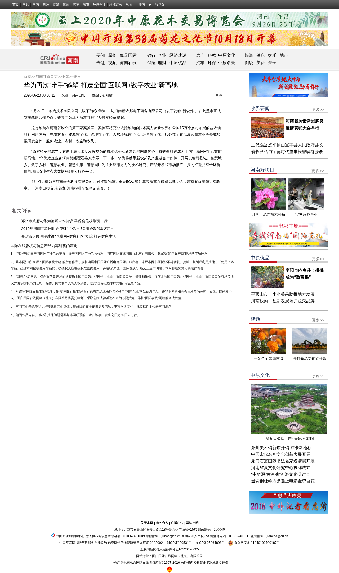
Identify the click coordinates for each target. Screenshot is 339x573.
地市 (284, 55)
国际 (26, 4)
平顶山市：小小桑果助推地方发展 (283, 294)
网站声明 (192, 523)
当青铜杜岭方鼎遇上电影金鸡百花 (283, 481)
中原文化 (226, 55)
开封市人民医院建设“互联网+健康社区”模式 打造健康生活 (68, 236)
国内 (36, 4)
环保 (212, 62)
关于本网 (147, 523)
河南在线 (128, 62)
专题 (100, 62)
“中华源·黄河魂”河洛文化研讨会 (280, 474)
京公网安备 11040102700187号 (256, 543)
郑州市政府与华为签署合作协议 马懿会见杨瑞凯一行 (64, 221)
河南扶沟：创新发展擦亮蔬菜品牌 (283, 301)
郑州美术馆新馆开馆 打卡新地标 (281, 447)
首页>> (29, 76)
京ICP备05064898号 (210, 543)
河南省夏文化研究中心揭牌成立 (280, 467)
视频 (46, 4)
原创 (112, 55)
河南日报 (79, 95)
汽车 (76, 4)
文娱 (56, 4)
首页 (15, 4)
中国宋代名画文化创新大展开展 (280, 454)
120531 (183, 543)
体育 (66, 4)
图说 (249, 62)
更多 (219, 95)
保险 (151, 62)
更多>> (318, 109)
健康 (260, 55)
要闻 (100, 55)
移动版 (160, 4)
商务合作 (162, 523)
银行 (151, 55)
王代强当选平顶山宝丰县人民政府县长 (287, 145)
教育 (129, 4)
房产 (200, 55)
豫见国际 (128, 55)
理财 (162, 62)
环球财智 (115, 4)
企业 (162, 55)
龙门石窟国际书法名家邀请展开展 (283, 461)
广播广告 (177, 523)
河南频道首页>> (48, 76)
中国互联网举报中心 (70, 536)
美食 (260, 62)
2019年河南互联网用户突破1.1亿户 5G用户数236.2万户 (67, 228)
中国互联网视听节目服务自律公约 (83, 543)
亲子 (272, 62)
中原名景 (226, 62)
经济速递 (177, 55)
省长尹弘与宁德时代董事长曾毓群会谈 (287, 151)
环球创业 (99, 4)
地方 (142, 4)
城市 (86, 4)
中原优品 (178, 62)
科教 (212, 55)
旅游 (249, 55)
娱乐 (272, 55)
